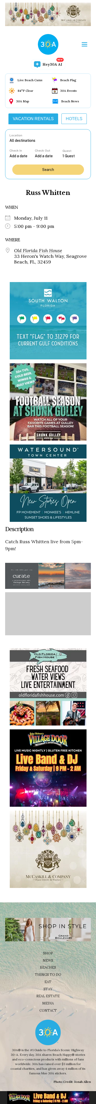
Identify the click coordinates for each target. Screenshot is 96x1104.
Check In (15, 150)
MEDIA (48, 1003)
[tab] (33, 118)
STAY (48, 989)
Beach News (70, 101)
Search (48, 170)
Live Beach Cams (29, 80)
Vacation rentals (33, 119)
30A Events (68, 91)
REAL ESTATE (48, 996)
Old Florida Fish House (38, 250)
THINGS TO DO (48, 975)
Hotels (74, 119)
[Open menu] (84, 44)
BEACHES (48, 967)
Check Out (42, 150)
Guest (66, 151)
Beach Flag (68, 80)
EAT (48, 982)
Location (15, 135)
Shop (48, 953)
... (22, 156)
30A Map (22, 101)
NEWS (48, 960)
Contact (48, 1010)
